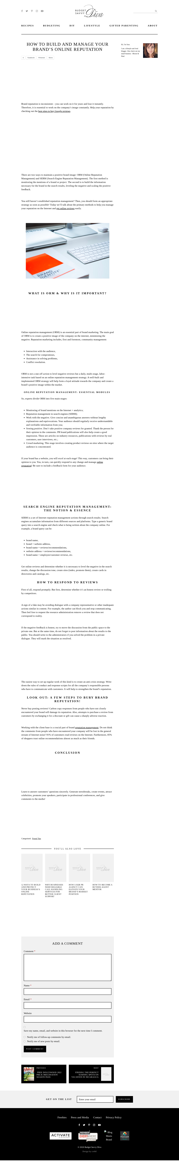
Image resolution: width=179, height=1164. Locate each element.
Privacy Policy (114, 1117)
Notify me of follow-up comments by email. (49, 1037)
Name (27, 985)
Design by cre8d (89, 1151)
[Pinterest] (32, 11)
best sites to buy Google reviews (54, 111)
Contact (97, 1117)
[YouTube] (42, 11)
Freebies (62, 1117)
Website (28, 1013)
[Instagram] (37, 11)
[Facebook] (22, 11)
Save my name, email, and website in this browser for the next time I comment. (63, 1030)
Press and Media (80, 1117)
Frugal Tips (36, 839)
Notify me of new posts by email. (43, 1041)
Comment (29, 951)
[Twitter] (27, 11)
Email (28, 999)
